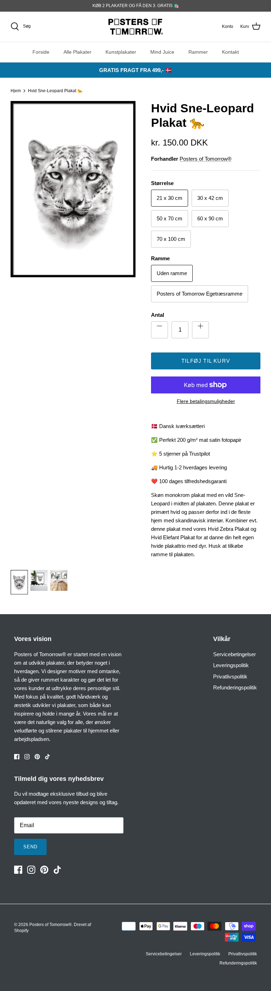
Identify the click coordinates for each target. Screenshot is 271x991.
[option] (73, 331)
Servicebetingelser (234, 654)
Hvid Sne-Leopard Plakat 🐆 (55, 90)
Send (30, 846)
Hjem (16, 90)
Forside (40, 52)
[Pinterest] (37, 756)
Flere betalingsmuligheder (206, 401)
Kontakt (230, 52)
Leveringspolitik (231, 665)
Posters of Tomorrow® (205, 159)
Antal (157, 315)
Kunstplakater (121, 52)
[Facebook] (16, 756)
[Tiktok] (47, 756)
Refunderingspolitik (235, 687)
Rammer (198, 52)
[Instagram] (27, 756)
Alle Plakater (77, 52)
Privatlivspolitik (230, 676)
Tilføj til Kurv (205, 361)
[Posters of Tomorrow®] (135, 27)
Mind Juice (162, 52)
